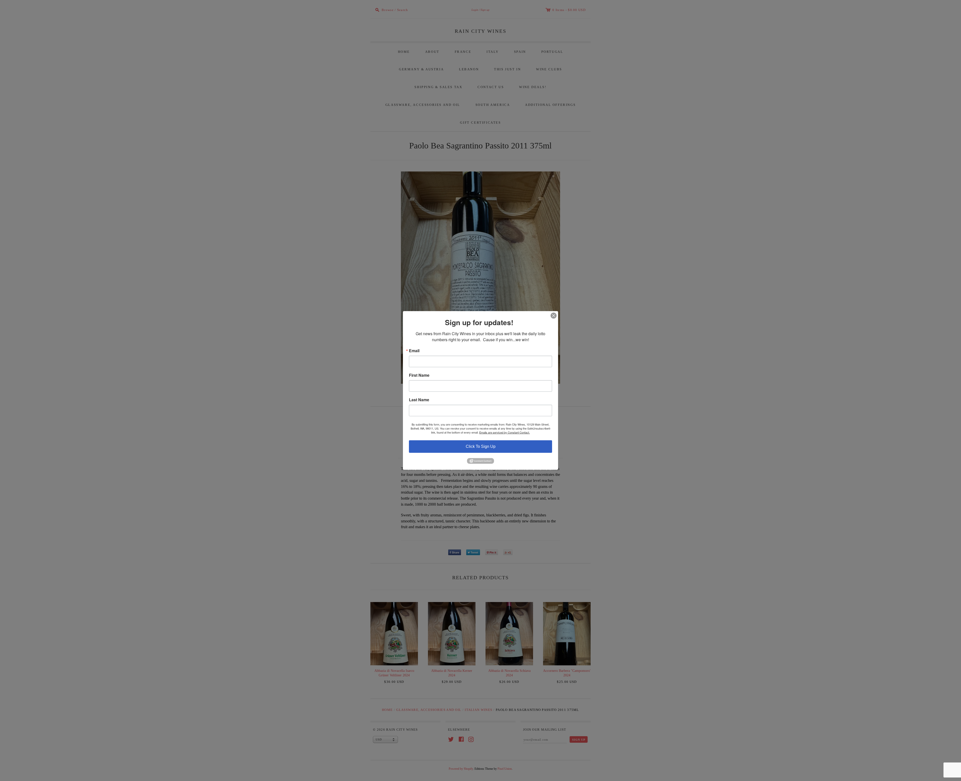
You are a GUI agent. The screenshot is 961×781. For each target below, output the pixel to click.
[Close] (554, 316)
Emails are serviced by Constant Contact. (504, 432)
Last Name (419, 400)
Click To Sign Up (481, 446)
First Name (419, 375)
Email (414, 351)
